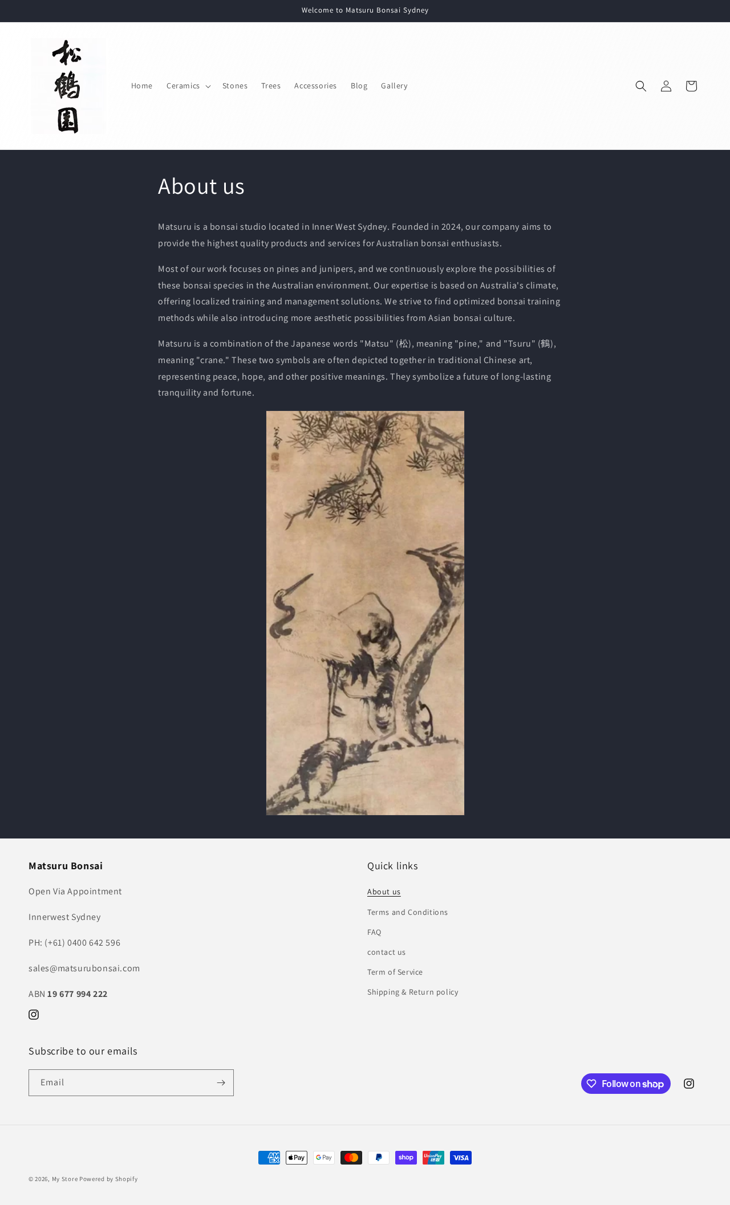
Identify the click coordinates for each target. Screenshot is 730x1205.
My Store (65, 1179)
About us (384, 891)
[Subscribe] (220, 1082)
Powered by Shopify (108, 1179)
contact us (386, 952)
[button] (188, 85)
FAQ (374, 932)
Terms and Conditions (407, 912)
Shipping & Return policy (412, 992)
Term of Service (395, 972)
